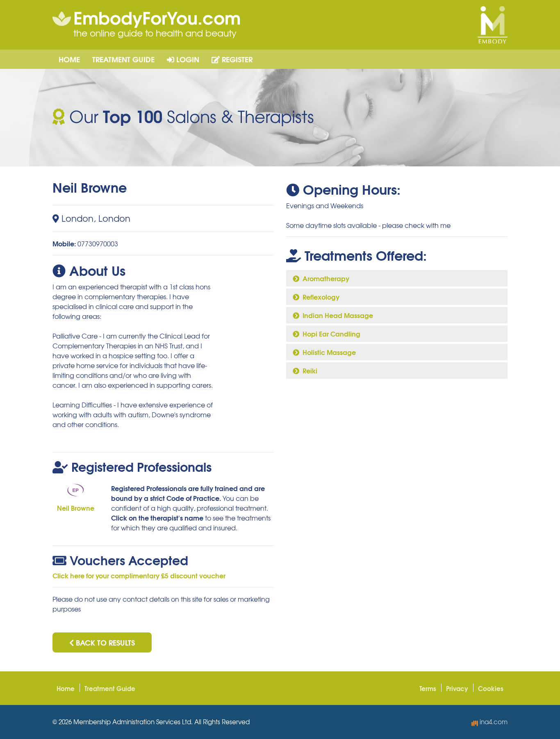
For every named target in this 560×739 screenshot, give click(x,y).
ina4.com (493, 721)
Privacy (457, 688)
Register (236, 59)
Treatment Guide (123, 59)
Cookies (490, 688)
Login (186, 59)
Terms (427, 688)
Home (69, 59)
